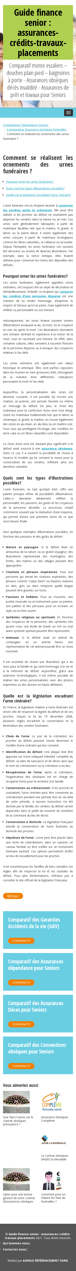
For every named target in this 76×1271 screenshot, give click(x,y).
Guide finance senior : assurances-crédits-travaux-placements (38, 32)
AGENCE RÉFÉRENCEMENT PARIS (45, 1260)
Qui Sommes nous (16, 1243)
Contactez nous (14, 1249)
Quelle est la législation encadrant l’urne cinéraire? (38, 195)
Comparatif (21, 941)
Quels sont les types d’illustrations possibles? (35, 188)
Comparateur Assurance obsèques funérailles (36, 129)
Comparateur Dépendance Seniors (25, 125)
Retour (13, 896)
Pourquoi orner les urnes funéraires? (30, 182)
